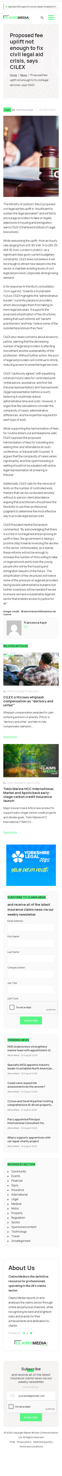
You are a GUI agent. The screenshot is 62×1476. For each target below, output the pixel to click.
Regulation (18, 1218)
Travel (15, 1236)
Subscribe (31, 1020)
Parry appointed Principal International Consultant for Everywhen (25, 1123)
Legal (7, 109)
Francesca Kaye (24, 109)
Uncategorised (20, 1241)
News (23, 75)
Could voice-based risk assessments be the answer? (31, 6)
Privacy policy (24, 1441)
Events (15, 1176)
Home (13, 75)
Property (17, 1213)
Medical (16, 1204)
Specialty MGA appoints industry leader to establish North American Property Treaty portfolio (29, 1068)
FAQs (12, 1441)
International (19, 1194)
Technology (19, 1231)
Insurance (17, 1190)
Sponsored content (23, 1227)
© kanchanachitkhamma (36, 611)
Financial (16, 1181)
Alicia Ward (13, 1055)
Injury (15, 1185)
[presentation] (32, 1007)
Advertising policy (43, 1441)
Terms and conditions (31, 1446)
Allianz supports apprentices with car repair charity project (29, 1139)
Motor (15, 1208)
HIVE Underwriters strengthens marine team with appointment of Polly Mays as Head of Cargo (28, 1050)
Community (18, 1171)
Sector (15, 1222)
